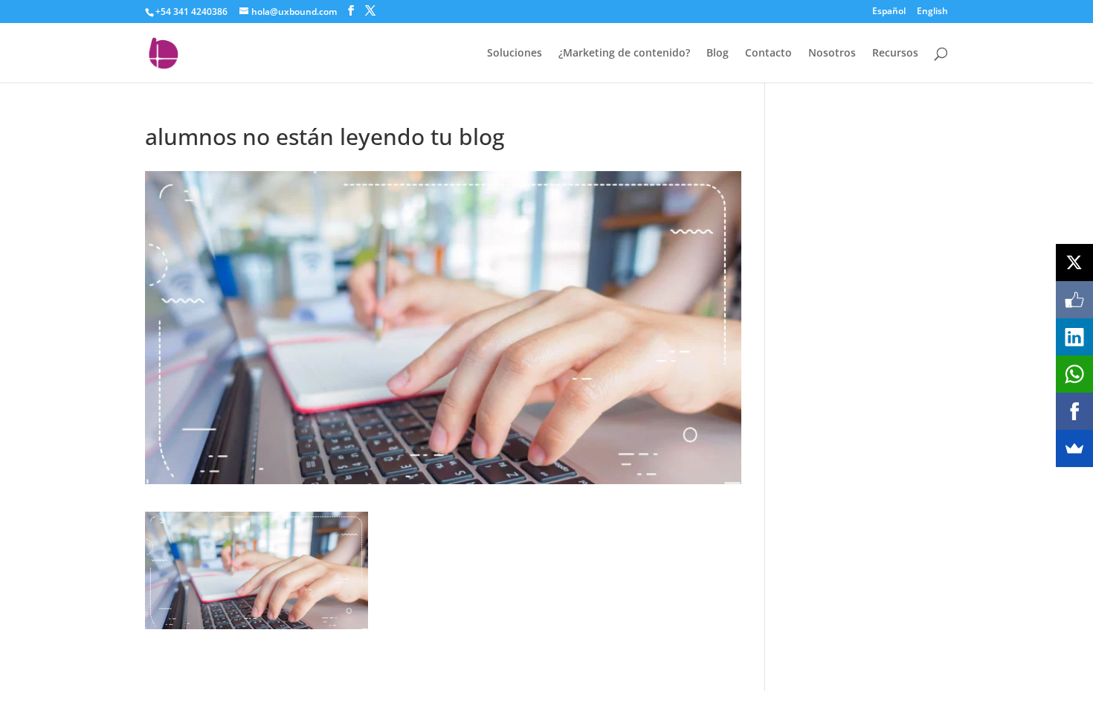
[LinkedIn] (1074, 337)
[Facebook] (1074, 411)
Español (889, 12)
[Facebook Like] (1074, 299)
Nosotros (832, 53)
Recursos (895, 53)
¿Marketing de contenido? (624, 53)
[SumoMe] (1074, 448)
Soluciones (514, 53)
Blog (717, 53)
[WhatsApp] (1074, 374)
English (932, 12)
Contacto (768, 53)
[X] (1074, 262)
